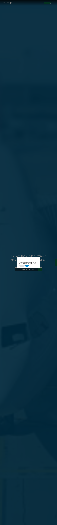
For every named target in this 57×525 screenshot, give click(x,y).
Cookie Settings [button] (22, 265)
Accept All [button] (27, 265)
